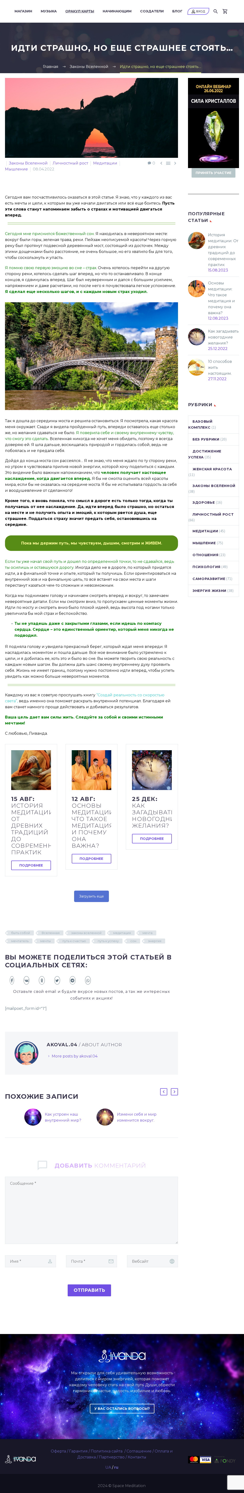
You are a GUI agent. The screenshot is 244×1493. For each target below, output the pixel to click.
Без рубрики (206, 439)
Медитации (105, 163)
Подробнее (31, 865)
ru (116, 1467)
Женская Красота (212, 469)
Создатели (152, 11)
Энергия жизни (209, 591)
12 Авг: (92, 822)
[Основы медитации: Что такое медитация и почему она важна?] (92, 770)
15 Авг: (31, 826)
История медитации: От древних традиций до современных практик (223, 250)
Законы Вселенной (28, 163)
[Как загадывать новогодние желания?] (152, 770)
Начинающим (117, 11)
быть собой (20, 933)
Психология (206, 567)
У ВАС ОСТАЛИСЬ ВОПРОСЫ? (122, 1408)
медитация (122, 933)
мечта (147, 933)
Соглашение (139, 1451)
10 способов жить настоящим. (220, 367)
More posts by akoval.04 (74, 1056)
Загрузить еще (91, 896)
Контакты (137, 1457)
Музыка (49, 11)
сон (133, 941)
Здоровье (204, 502)
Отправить (89, 1290)
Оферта (58, 1451)
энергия (154, 941)
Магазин (23, 11)
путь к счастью (74, 941)
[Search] (215, 11)
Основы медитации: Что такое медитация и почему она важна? (221, 298)
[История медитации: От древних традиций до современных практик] (31, 770)
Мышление (16, 169)
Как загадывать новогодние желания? (223, 337)
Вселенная (51, 933)
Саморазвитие (209, 579)
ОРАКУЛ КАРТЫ (79, 11)
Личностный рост (70, 163)
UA (108, 1467)
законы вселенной (86, 933)
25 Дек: (152, 812)
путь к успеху (108, 941)
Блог (177, 11)
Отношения (205, 555)
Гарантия (78, 1451)
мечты (45, 941)
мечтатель (20, 941)
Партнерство (112, 1457)
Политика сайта (107, 1451)
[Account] (198, 11)
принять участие (213, 173)
